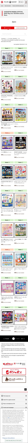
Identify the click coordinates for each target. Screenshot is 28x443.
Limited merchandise (20, 28)
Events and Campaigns (8, 407)
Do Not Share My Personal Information (14, 440)
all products (8, 28)
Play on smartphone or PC (9, 403)
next (22, 338)
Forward (7, 338)
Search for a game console (9, 399)
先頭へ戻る (25, 389)
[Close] (25, 410)
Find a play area (6, 395)
